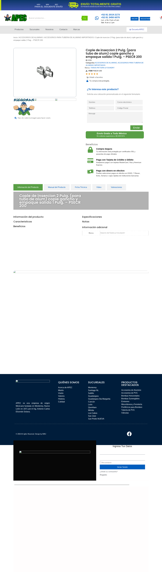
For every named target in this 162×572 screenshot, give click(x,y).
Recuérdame (106, 463)
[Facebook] (129, 434)
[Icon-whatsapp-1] (141, 434)
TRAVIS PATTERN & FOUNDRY (102, 68)
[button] (94, 77)
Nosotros (49, 29)
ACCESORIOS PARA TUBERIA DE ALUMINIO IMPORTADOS (69, 37)
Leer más (29, 351)
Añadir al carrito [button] (61, 360)
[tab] (28, 187)
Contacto (63, 29)
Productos (19, 29)
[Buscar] (85, 18)
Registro (103, 475)
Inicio (15, 37)
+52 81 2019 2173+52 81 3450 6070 (110, 16)
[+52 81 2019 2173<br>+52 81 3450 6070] (97, 18)
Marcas (76, 29)
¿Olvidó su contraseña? (109, 472)
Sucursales (34, 29)
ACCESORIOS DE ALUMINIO (31, 37)
